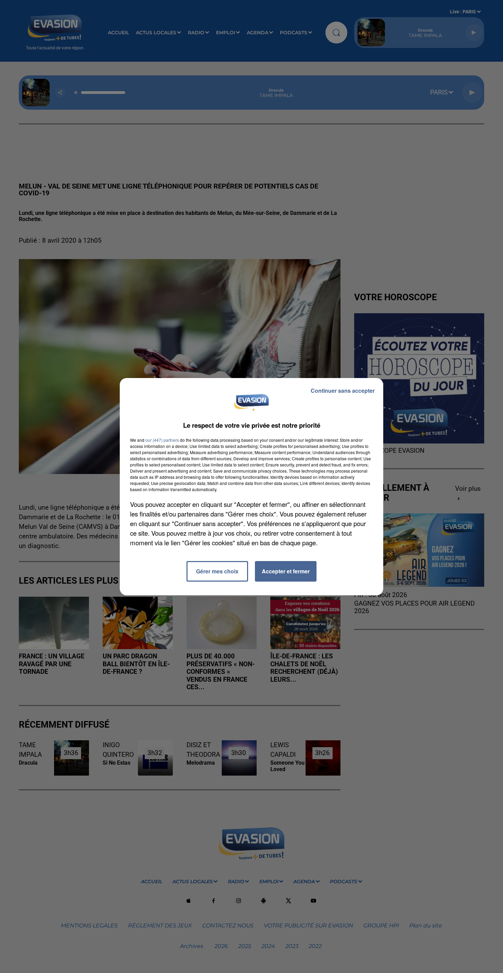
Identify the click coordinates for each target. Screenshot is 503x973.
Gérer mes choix (217, 571)
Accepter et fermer (286, 571)
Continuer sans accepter (343, 390)
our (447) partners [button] (162, 440)
